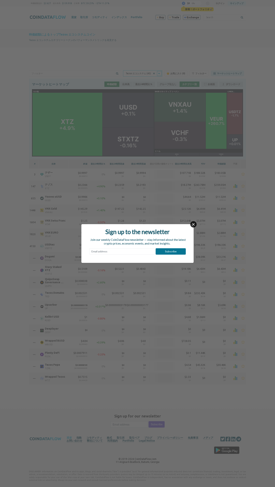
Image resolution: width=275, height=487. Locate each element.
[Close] (193, 224)
